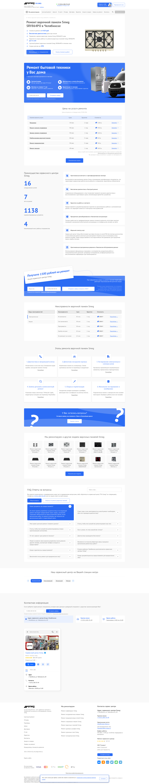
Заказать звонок (74, 421)
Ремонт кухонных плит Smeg (70, 732)
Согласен (103, 778)
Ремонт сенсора (34, 148)
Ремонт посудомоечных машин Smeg (72, 714)
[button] (28, 580)
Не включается (62, 316)
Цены (54, 12)
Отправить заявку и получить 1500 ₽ (78, 289)
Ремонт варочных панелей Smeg (71, 725)
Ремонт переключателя (37, 143)
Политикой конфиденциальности (60, 613)
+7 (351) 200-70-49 (64, 4)
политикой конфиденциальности (48, 292)
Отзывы (66, 12)
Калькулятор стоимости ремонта (34, 747)
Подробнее (41, 370)
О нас (59, 12)
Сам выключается (63, 321)
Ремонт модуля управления (38, 128)
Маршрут (31, 664)
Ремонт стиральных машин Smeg (71, 721)
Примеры (27, 723)
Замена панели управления (38, 133)
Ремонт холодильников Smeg (70, 736)
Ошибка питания (62, 331)
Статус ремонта (120, 12)
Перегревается (62, 326)
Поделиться (99, 762)
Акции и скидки (86, 12)
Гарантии (78, 12)
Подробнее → (114, 316)
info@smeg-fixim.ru (103, 724)
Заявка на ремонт (98, 12)
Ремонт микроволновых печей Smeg (72, 718)
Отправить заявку (55, 95)
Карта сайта (27, 758)
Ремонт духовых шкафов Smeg (70, 729)
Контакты (106, 12)
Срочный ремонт (46, 12)
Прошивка (33, 123)
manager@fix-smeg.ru (104, 728)
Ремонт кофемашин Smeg (69, 711)
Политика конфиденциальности (74, 773)
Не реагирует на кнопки (64, 336)
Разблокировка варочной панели (40, 138)
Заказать (114, 123)
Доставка (71, 12)
